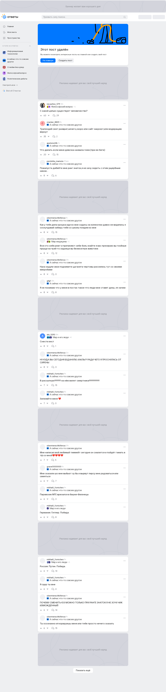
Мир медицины (59, 241)
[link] (83, 110)
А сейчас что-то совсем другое (66, 125)
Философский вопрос (62, 107)
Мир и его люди (61, 337)
